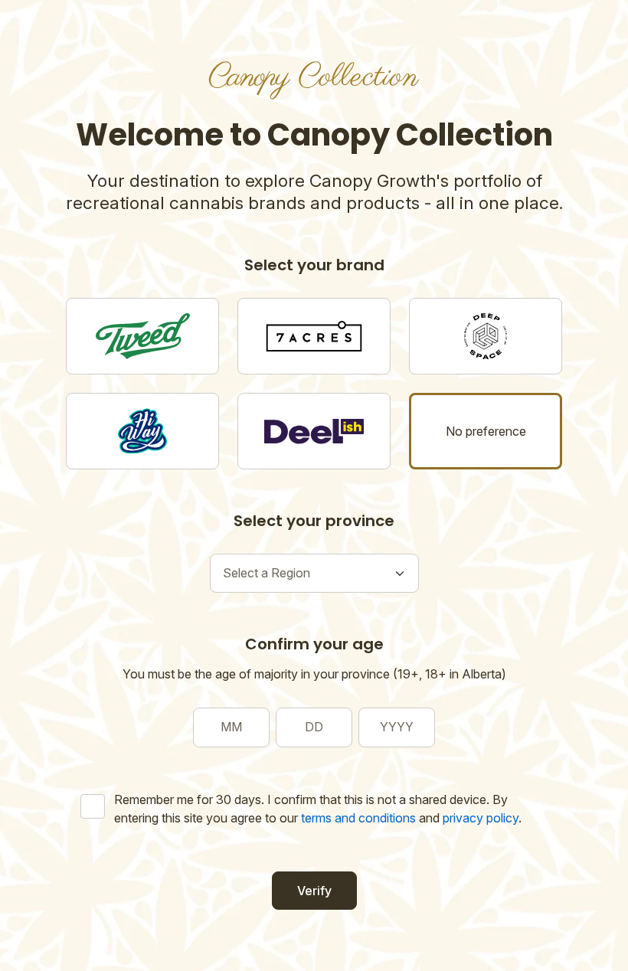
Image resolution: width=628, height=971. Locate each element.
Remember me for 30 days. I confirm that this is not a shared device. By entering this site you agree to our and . (318, 809)
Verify (314, 890)
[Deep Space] (485, 336)
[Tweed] (142, 336)
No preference (486, 431)
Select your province (314, 520)
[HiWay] (142, 431)
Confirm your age (314, 644)
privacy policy (480, 818)
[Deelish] (314, 431)
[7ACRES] (314, 336)
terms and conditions (358, 818)
